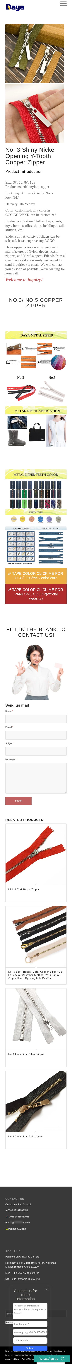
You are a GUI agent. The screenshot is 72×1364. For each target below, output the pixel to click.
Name (9, 711)
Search (9, 1322)
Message (10, 759)
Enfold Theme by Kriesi (32, 1359)
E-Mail (9, 727)
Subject (10, 743)
